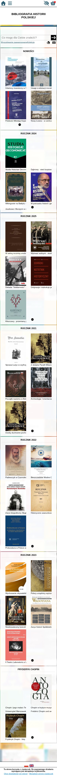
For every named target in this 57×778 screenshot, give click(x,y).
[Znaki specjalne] (54, 42)
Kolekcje (31, 42)
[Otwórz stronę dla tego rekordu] (16, 71)
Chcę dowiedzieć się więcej (16, 774)
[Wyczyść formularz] (48, 42)
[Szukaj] (53, 37)
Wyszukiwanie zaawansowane (14, 42)
